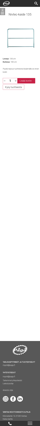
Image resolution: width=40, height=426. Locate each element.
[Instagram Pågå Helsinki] (5, 399)
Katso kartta (8, 419)
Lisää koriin (26, 80)
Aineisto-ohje (8, 390)
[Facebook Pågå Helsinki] (13, 399)
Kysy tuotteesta (13, 87)
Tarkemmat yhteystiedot (12, 380)
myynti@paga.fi (9, 376)
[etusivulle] (6, 3)
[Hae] (36, 3)
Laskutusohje (8, 383)
